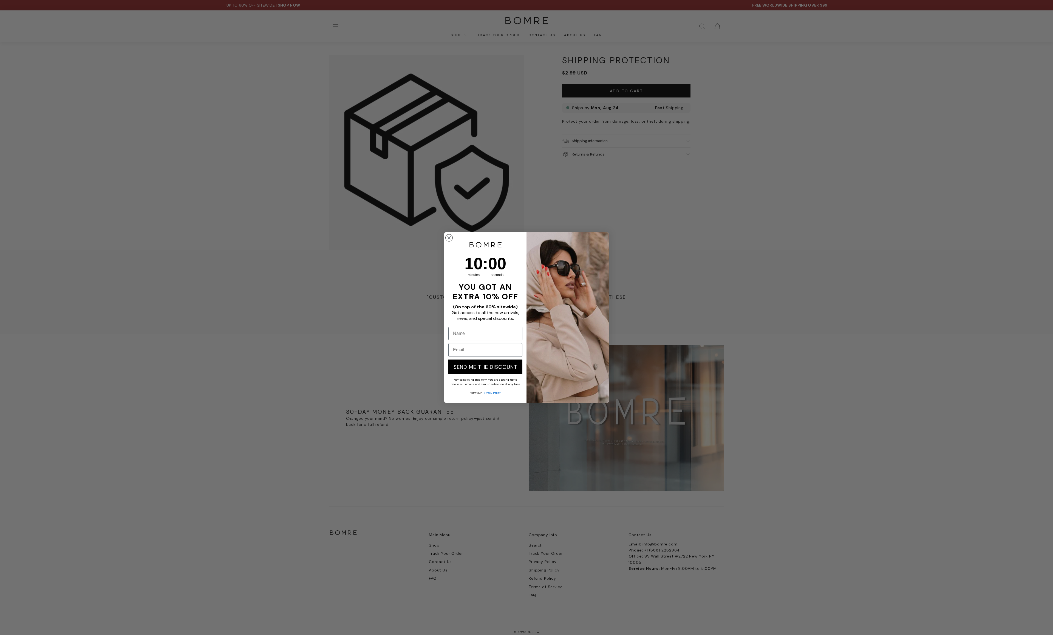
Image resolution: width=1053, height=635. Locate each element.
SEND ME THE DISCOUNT (485, 367)
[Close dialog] (449, 237)
